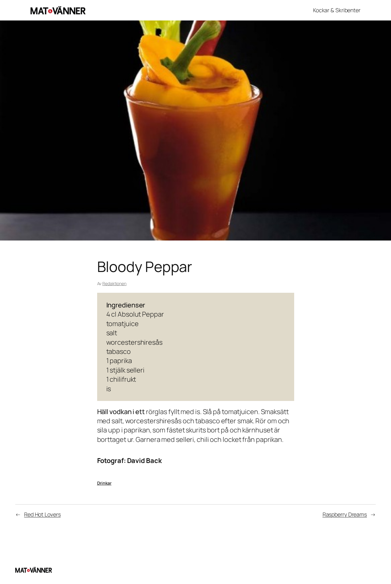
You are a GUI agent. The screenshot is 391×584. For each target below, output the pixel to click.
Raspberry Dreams (345, 514)
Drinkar (104, 483)
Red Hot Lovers (42, 514)
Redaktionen (114, 283)
